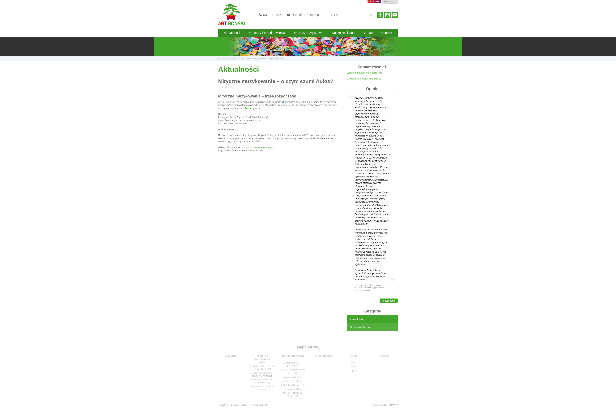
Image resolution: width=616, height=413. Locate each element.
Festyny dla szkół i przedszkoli (292, 364)
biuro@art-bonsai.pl (305, 15)
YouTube (395, 15)
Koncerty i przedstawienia (267, 33)
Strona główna (224, 58)
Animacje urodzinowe (292, 381)
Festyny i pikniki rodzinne (293, 369)
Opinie (354, 370)
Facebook (380, 15)
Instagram (387, 15)
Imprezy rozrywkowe (308, 33)
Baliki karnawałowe (293, 388)
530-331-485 (271, 15)
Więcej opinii (389, 300)
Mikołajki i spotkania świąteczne (292, 394)
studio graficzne (381, 405)
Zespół (354, 366)
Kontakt (386, 33)
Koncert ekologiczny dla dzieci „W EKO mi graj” (262, 374)
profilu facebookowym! (261, 147)
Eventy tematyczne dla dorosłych (364, 72)
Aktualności (232, 33)
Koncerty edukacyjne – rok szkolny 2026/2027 (262, 367)
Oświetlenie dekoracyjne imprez (364, 78)
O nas (368, 33)
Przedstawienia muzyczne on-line (262, 388)
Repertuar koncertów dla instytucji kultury (262, 381)
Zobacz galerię (253, 108)
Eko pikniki (293, 373)
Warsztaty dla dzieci (292, 377)
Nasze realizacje (343, 33)
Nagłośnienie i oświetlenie (292, 385)
